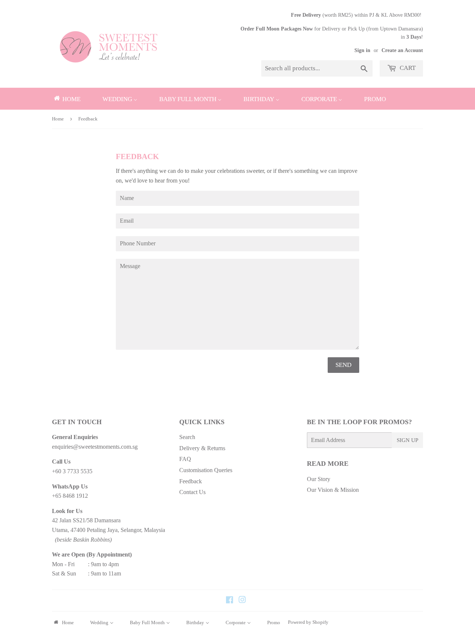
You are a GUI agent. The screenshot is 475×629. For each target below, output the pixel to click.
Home (58, 119)
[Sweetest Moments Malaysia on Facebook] (229, 600)
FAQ (185, 459)
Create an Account (402, 50)
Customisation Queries (205, 470)
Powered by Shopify (308, 622)
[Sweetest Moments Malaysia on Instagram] (242, 600)
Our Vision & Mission (333, 490)
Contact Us (192, 492)
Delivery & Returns (202, 448)
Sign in (362, 50)
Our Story (318, 479)
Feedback (190, 481)
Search (187, 437)
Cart (407, 67)
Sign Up (407, 440)
